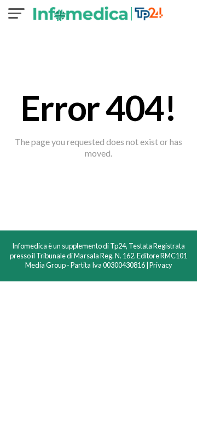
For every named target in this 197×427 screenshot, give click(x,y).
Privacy (160, 265)
